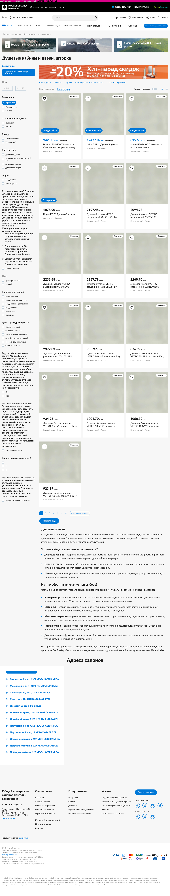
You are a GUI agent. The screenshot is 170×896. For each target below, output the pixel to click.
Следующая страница (79, 513)
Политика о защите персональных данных (45, 812)
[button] (44, 98)
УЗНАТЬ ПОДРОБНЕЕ (47, 1)
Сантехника (8, 66)
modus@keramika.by (9, 855)
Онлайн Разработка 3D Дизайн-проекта (116, 808)
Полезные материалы (73, 26)
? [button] (18, 227)
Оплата (71, 802)
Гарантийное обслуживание (81, 810)
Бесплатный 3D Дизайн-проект (116, 802)
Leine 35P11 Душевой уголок (103, 144)
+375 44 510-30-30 (12, 805)
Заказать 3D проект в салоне (156, 26)
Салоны (39, 828)
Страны (68, 83)
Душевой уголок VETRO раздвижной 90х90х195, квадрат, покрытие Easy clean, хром (146, 216)
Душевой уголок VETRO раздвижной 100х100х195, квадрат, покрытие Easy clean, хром (146, 285)
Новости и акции (53, 26)
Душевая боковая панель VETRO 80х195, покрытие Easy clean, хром (147, 355)
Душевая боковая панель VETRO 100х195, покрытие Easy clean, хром (101, 425)
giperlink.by (24, 838)
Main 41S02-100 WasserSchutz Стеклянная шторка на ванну (59, 146)
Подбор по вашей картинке (114, 798)
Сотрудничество (42, 802)
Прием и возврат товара (79, 814)
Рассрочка (73, 798)
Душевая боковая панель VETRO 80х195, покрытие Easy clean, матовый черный (60, 425)
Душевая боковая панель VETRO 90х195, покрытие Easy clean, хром (60, 494)
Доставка (72, 806)
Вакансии (39, 798)
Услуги (38, 26)
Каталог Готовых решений (47, 820)
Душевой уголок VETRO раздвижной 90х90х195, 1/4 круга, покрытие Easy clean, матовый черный (102, 285)
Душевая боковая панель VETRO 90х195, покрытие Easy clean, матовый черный (103, 355)
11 (66, 513)
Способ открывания (117, 83)
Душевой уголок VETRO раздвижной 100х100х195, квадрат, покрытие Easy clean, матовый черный (59, 355)
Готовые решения (24, 26)
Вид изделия (45, 83)
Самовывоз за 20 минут (113, 814)
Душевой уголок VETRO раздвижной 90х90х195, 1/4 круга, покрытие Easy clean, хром (102, 216)
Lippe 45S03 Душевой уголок (59, 214)
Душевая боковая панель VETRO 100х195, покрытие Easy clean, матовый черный (145, 425)
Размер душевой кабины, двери (89, 83)
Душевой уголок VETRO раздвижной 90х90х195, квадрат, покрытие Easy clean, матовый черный (59, 285)
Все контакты (8, 818)
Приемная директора (45, 806)
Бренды (57, 83)
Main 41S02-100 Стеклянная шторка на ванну (146, 146)
